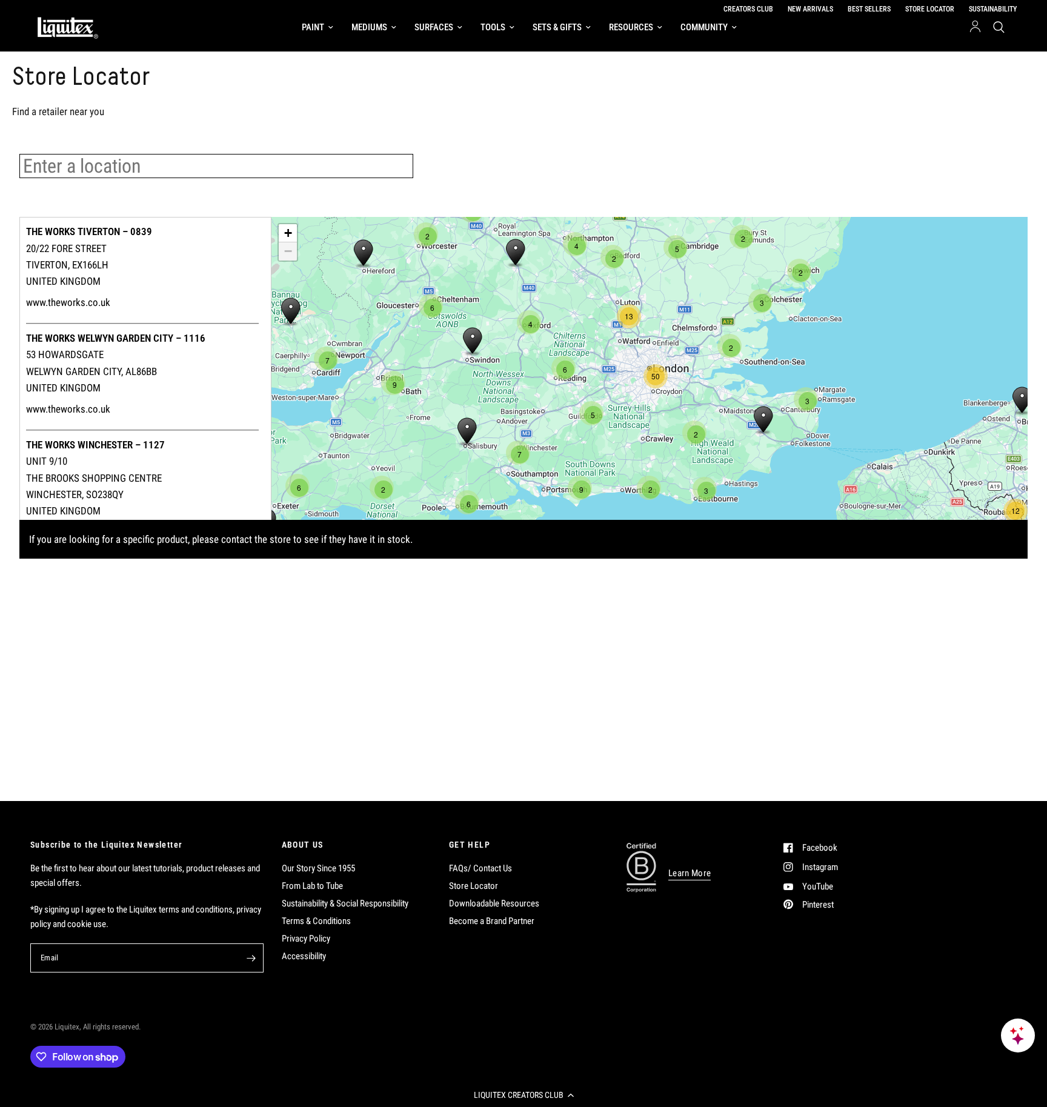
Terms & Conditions (316, 921)
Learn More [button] (689, 873)
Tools (492, 27)
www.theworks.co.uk (68, 302)
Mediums (369, 27)
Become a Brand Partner (491, 921)
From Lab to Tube (312, 885)
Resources (631, 27)
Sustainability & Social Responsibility (345, 903)
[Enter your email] (251, 957)
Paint (313, 27)
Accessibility (304, 956)
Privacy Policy (306, 938)
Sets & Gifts (557, 27)
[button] (523, 1095)
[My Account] (975, 27)
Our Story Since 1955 (318, 868)
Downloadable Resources (494, 903)
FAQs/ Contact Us (480, 868)
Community (704, 27)
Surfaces (433, 27)
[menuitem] (317, 27)
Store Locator (473, 885)
